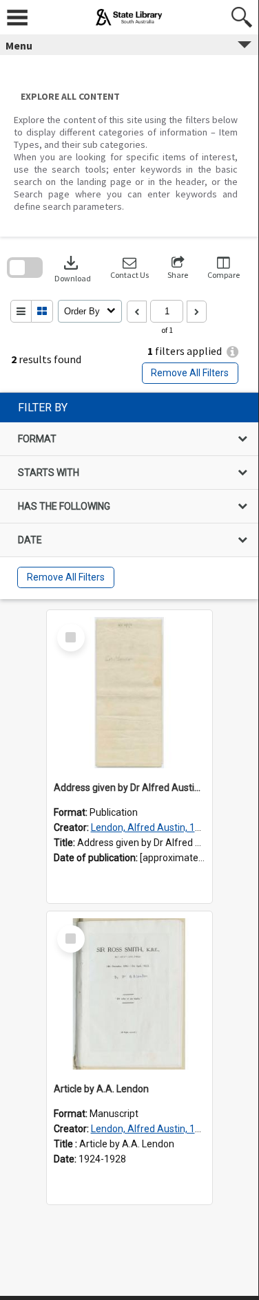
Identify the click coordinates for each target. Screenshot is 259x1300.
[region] (129, 496)
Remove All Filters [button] (190, 372)
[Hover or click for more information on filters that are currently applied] (232, 352)
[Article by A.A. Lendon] (129, 994)
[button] (129, 268)
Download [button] (72, 267)
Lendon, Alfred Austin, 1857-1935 (164, 827)
